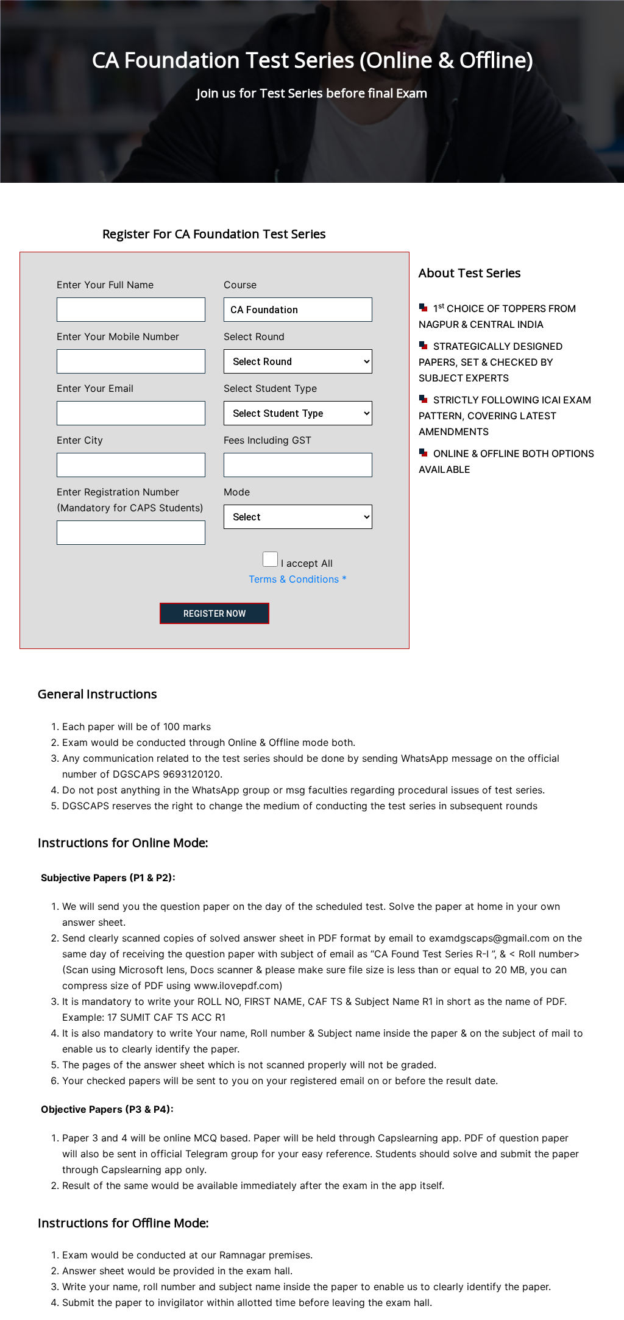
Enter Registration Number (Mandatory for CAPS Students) (130, 500)
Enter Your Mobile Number (118, 336)
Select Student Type (270, 388)
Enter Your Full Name (105, 285)
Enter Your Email (95, 388)
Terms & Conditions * (298, 579)
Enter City (80, 440)
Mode (237, 492)
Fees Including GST (267, 440)
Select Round (254, 336)
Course (240, 285)
